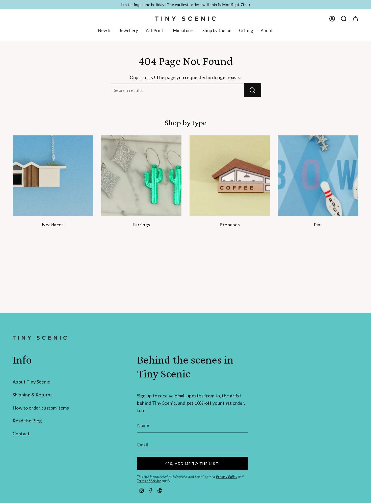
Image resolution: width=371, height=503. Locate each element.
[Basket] (355, 18)
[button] (129, 31)
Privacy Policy (226, 477)
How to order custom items (41, 408)
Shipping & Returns (32, 394)
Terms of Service (149, 481)
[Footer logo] (40, 338)
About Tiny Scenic (31, 382)
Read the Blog (27, 420)
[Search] (252, 90)
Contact (21, 433)
